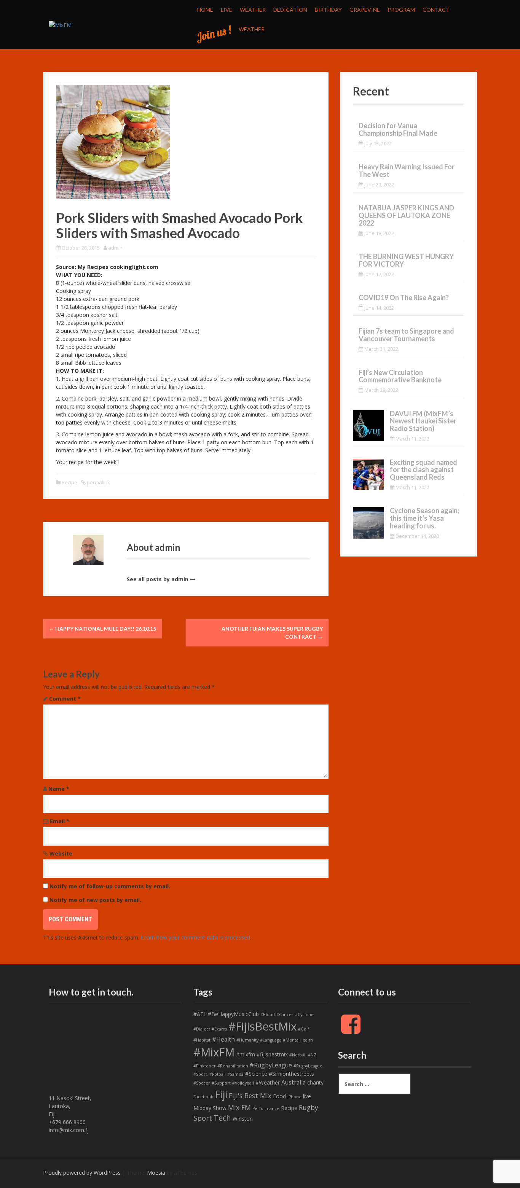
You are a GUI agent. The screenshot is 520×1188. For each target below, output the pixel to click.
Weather (253, 9)
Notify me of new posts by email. (95, 899)
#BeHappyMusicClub (233, 1014)
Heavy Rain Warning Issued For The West (407, 170)
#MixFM (213, 1052)
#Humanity (247, 1040)
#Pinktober (204, 1066)
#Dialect (201, 1029)
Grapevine (364, 9)
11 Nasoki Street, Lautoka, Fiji (70, 1106)
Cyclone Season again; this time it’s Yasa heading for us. (424, 518)
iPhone (294, 1096)
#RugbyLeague (271, 1065)
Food (279, 1096)
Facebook (203, 1096)
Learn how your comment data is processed (195, 937)
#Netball (297, 1055)
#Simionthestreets (291, 1073)
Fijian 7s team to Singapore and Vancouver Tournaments (406, 335)
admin (115, 247)
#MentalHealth (298, 1040)
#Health (223, 1039)
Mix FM (239, 1107)
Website (60, 853)
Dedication (290, 9)
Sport (202, 1118)
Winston (243, 1118)
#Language (270, 1040)
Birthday (328, 9)
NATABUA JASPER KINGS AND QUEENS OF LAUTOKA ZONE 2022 (406, 215)
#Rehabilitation (232, 1066)
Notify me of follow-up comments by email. (109, 886)
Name (58, 788)
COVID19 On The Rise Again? (404, 297)
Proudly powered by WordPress (82, 1172)
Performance (265, 1108)
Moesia (156, 1172)
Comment (65, 698)
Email (59, 821)
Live (226, 9)
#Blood (267, 1014)
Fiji (221, 1094)
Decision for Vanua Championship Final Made (398, 129)
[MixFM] (60, 24)
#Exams (219, 1029)
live (307, 1096)
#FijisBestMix (262, 1026)
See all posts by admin (157, 579)
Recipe (69, 482)
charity (315, 1082)
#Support (221, 1083)
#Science (256, 1073)
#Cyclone (304, 1014)
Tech (222, 1118)
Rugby (308, 1107)
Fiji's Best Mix (250, 1095)
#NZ (312, 1055)
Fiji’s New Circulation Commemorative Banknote (400, 376)
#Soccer (201, 1083)
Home (205, 9)
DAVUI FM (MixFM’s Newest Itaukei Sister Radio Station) (423, 421)
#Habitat (202, 1040)
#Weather (267, 1082)
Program (401, 9)
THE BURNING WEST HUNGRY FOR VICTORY (406, 260)
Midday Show (210, 1108)
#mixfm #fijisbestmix (262, 1054)
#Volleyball (243, 1083)
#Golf (303, 1029)
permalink (98, 482)
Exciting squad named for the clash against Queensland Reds (423, 470)
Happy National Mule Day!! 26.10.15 (102, 628)
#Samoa (235, 1074)
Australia (293, 1082)
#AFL (199, 1014)
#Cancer (284, 1014)
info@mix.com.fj (69, 1130)
